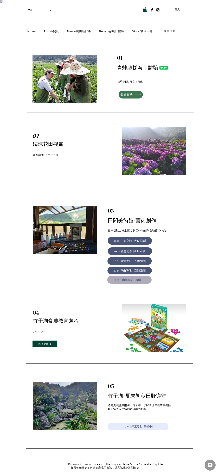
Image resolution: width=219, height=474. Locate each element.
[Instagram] (158, 10)
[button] (145, 9)
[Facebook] (152, 10)
